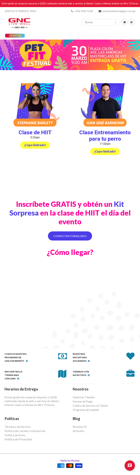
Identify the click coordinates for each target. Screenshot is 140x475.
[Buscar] (115, 22)
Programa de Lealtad (86, 409)
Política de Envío (15, 435)
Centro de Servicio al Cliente (90, 405)
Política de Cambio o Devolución (25, 431)
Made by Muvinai (70, 460)
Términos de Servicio (17, 426)
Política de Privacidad (18, 439)
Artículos (78, 431)
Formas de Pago (83, 401)
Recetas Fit (80, 426)
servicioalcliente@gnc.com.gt (118, 11)
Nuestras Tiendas (84, 397)
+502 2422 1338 (83, 11)
